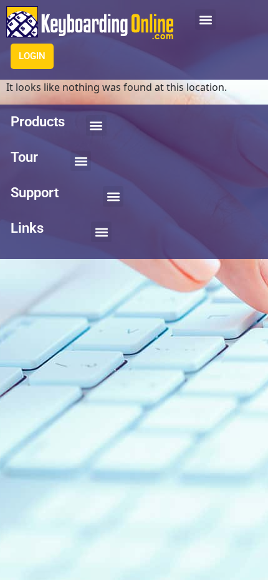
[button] (205, 19)
